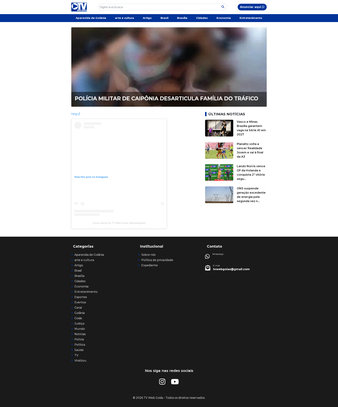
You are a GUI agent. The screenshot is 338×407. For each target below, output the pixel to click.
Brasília (182, 18)
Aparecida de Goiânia (91, 18)
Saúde (79, 350)
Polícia (79, 339)
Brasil (164, 18)
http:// (75, 114)
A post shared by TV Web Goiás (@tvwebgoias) (119, 222)
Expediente (149, 265)
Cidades (202, 18)
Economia (224, 18)
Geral (78, 307)
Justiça (79, 323)
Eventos (80, 302)
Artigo (147, 18)
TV (76, 355)
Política (79, 344)
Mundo (79, 328)
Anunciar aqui (251, 7)
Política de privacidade (157, 260)
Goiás (78, 318)
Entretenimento (251, 18)
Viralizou (80, 360)
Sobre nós (148, 254)
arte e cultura (124, 18)
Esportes (80, 297)
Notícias (80, 334)
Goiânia (79, 313)
